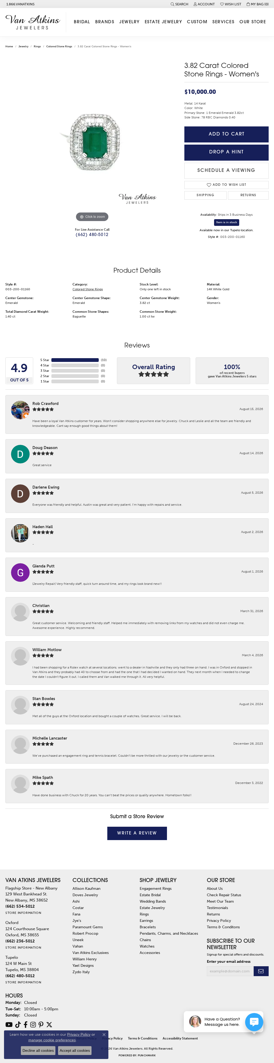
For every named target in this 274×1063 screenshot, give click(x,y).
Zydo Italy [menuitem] (81, 971)
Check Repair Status (224, 894)
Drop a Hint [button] (226, 152)
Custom (197, 22)
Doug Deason (45, 447)
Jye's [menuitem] (77, 920)
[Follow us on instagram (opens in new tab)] (33, 1025)
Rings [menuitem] (144, 914)
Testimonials (217, 907)
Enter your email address (228, 961)
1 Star (45, 381)
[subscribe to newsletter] (261, 971)
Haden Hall (42, 526)
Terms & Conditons (223, 927)
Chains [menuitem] (145, 939)
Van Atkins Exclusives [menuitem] (91, 952)
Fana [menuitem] (76, 914)
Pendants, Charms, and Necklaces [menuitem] (169, 933)
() (104, 360)
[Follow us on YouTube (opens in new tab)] (9, 1025)
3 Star (44, 371)
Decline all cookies (38, 1050)
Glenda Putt (43, 566)
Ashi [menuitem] (76, 901)
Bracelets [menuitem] (148, 927)
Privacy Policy (219, 920)
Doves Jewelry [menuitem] (85, 894)
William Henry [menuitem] (85, 959)
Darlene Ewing (45, 487)
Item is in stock (226, 222)
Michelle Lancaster (49, 738)
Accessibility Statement (180, 1038)
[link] (20, 4)
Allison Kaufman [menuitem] (86, 888)
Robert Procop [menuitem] (85, 933)
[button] (179, 4)
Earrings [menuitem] (146, 920)
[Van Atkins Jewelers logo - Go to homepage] (34, 22)
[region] (92, 143)
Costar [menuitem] (78, 907)
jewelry (23, 46)
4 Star (44, 365)
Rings (37, 46)
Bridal (82, 22)
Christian (41, 605)
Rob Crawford (45, 403)
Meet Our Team (220, 901)
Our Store (252, 22)
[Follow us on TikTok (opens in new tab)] (18, 1025)
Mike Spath (42, 777)
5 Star (44, 360)
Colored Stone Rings (59, 46)
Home (9, 46)
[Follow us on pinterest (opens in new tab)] (41, 1025)
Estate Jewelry (163, 22)
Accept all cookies (75, 1050)
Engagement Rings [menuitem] (156, 888)
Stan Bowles (43, 698)
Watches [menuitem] (147, 946)
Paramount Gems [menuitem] (88, 927)
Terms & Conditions (142, 1038)
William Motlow (47, 649)
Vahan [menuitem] (78, 946)
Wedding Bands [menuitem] (153, 901)
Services (223, 22)
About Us (215, 888)
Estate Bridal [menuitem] (150, 894)
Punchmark (146, 1055)
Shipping (205, 195)
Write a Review (137, 833)
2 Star (44, 376)
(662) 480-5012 (92, 235)
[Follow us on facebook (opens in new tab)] (26, 1025)
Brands (104, 22)
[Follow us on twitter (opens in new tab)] (49, 1025)
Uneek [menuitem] (78, 939)
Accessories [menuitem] (150, 952)
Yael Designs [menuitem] (83, 965)
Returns (248, 195)
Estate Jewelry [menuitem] (152, 907)
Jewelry (129, 22)
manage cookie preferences (52, 1040)
